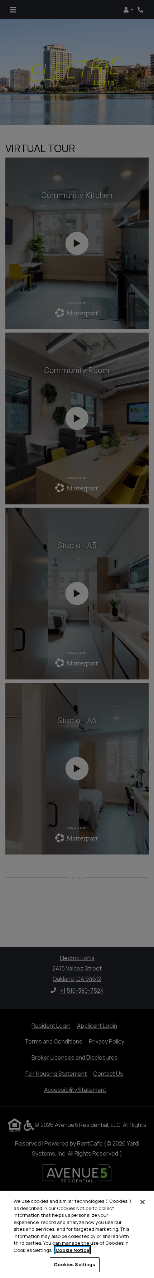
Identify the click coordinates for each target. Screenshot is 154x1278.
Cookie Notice (72, 1250)
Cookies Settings (74, 1264)
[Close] (142, 1202)
